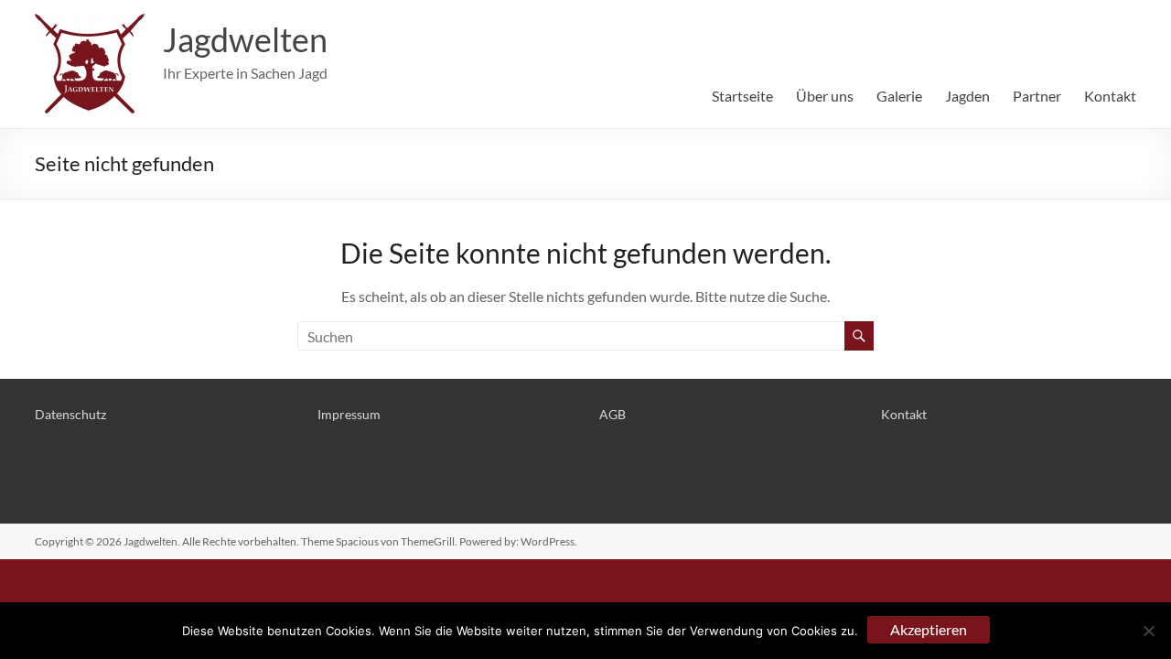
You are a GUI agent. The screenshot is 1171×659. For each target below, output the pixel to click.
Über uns (825, 95)
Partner (1037, 95)
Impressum (349, 414)
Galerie (899, 95)
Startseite (742, 95)
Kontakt (1110, 95)
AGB (612, 414)
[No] (1148, 630)
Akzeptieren (928, 629)
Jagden (967, 95)
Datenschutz (70, 414)
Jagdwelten (245, 39)
